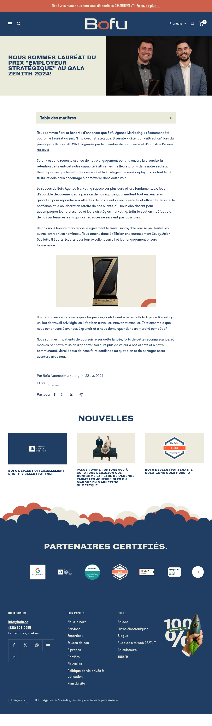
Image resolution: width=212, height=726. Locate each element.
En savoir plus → (148, 5)
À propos (74, 649)
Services (74, 628)
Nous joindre (77, 621)
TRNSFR (123, 656)
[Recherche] (19, 23)
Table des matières (58, 118)
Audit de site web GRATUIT (137, 642)
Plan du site (76, 683)
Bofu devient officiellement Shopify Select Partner (36, 472)
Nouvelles (75, 663)
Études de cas (78, 642)
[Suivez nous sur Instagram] (36, 645)
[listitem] (54, 394)
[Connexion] (192, 23)
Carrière (74, 656)
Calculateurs (127, 649)
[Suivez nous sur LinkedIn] (14, 656)
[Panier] (201, 24)
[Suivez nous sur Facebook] (14, 645)
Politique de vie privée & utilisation (86, 673)
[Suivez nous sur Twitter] (25, 645)
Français (176, 23)
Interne (53, 385)
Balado (123, 621)
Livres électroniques (133, 628)
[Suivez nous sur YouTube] (48, 645)
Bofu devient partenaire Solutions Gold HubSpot (169, 471)
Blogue (123, 635)
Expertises (75, 635)
